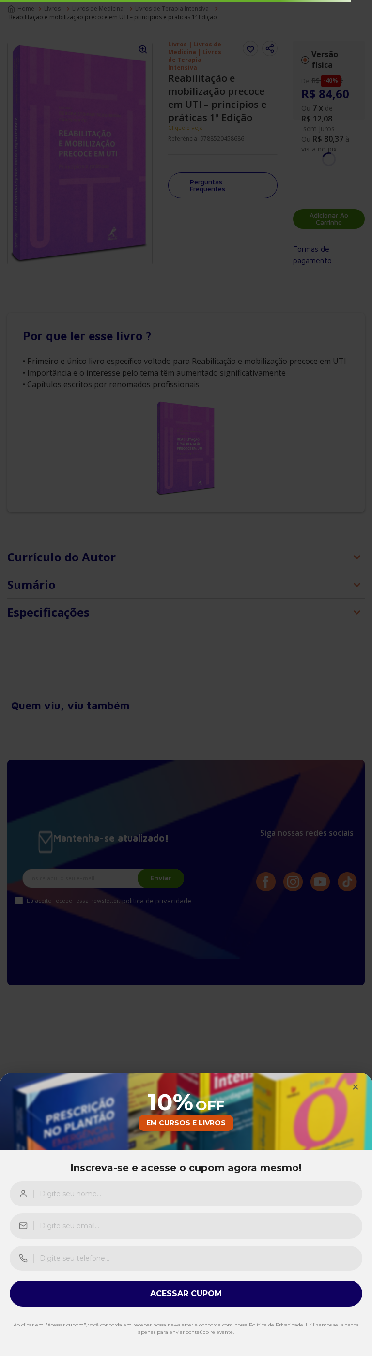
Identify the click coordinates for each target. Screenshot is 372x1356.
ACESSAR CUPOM (186, 1293)
